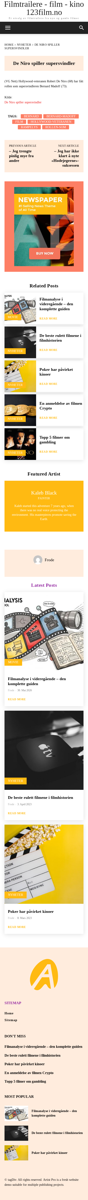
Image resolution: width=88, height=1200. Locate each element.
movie (13, 317)
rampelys (29, 127)
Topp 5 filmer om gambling (54, 440)
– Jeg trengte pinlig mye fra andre (21, 156)
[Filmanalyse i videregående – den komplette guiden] (20, 308)
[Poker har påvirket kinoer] (20, 376)
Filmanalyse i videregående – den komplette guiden (56, 304)
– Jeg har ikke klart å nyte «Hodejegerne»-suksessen (65, 158)
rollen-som (55, 127)
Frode (49, 560)
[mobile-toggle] (7, 28)
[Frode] (39, 559)
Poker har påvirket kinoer (31, 911)
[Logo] (44, 974)
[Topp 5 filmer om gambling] (20, 444)
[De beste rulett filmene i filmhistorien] (20, 342)
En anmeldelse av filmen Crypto (29, 1073)
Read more (48, 318)
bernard (31, 116)
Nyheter (24, 44)
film (19, 121)
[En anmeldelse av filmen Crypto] (20, 410)
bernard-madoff (61, 116)
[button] (81, 28)
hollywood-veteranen (51, 121)
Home (9, 44)
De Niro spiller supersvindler (23, 102)
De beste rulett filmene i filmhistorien (60, 338)
